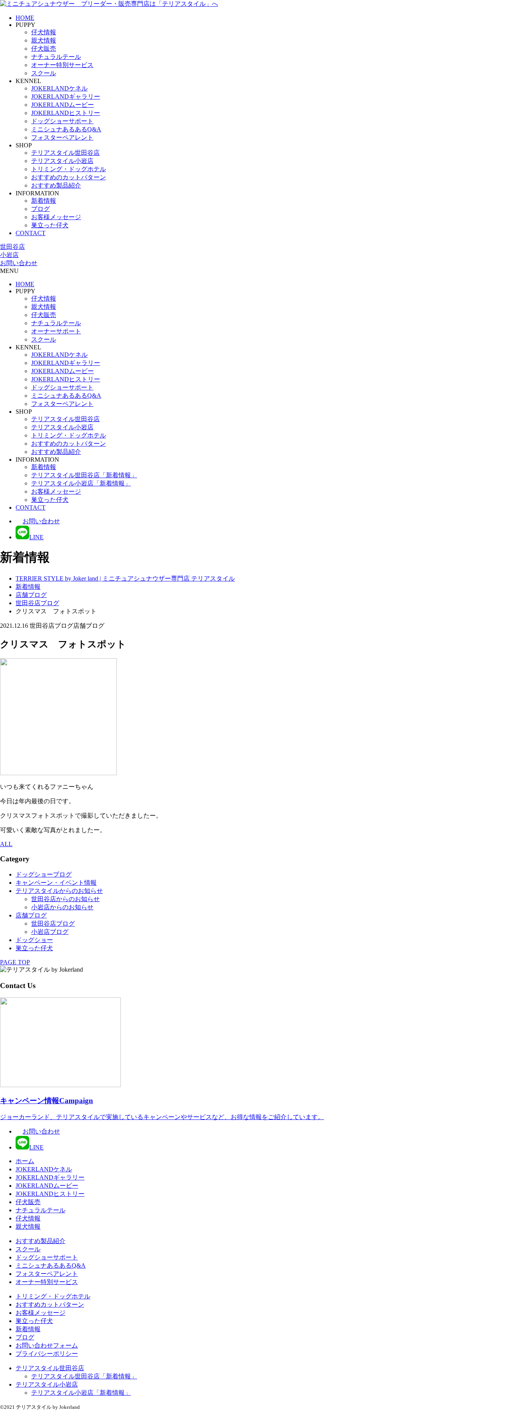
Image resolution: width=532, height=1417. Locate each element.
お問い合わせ (18, 263)
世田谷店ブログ (53, 923)
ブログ (40, 208)
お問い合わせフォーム (47, 1345)
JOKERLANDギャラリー (65, 96)
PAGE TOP (15, 962)
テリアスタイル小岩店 (62, 161)
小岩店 (9, 255)
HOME (25, 17)
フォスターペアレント (62, 137)
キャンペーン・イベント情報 (56, 882)
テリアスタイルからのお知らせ (59, 890)
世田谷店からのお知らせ (65, 899)
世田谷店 (12, 246)
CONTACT (31, 233)
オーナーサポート (56, 331)
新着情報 (43, 200)
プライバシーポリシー (47, 1353)
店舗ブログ (31, 915)
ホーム (25, 1161)
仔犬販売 (43, 48)
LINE (36, 537)
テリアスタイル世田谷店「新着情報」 (84, 475)
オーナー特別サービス (62, 65)
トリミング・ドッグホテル (68, 169)
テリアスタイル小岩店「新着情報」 (81, 483)
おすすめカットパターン (50, 1304)
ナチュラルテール (56, 56)
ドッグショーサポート (62, 121)
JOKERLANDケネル (59, 88)
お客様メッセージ (56, 217)
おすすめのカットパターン (68, 177)
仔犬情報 (43, 32)
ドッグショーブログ (44, 874)
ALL (6, 844)
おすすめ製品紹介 (56, 185)
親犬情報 (43, 40)
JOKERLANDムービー (62, 104)
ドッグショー (34, 940)
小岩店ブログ (50, 931)
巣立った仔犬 (50, 225)
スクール (43, 73)
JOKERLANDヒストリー (65, 113)
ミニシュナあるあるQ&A (66, 129)
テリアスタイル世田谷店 (65, 152)
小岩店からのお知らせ (62, 907)
